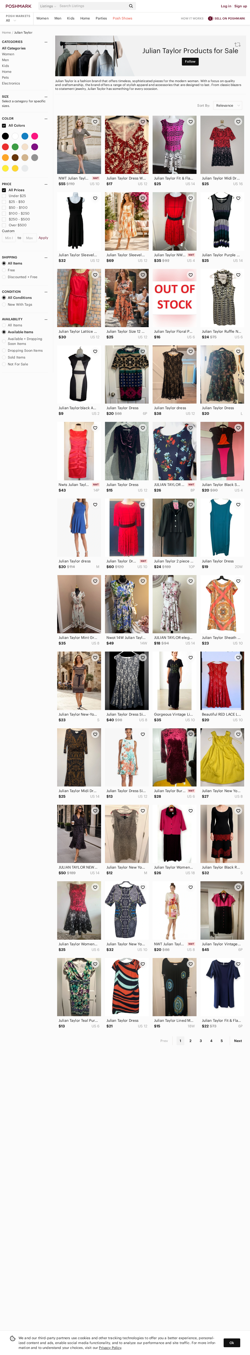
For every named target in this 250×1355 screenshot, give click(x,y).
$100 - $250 (19, 213)
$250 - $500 (19, 219)
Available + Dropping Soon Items (25, 341)
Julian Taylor (23, 33)
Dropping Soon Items (25, 350)
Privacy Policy (110, 1348)
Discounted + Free (23, 277)
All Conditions (20, 297)
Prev (164, 1041)
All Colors (16, 125)
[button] (49, 6)
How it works (192, 18)
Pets (5, 77)
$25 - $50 (17, 201)
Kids (70, 18)
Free (11, 270)
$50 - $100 (18, 207)
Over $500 (18, 225)
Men (57, 18)
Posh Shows (122, 18)
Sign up (240, 6)
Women (42, 18)
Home (85, 18)
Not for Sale (18, 364)
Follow (190, 61)
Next (238, 1041)
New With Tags (20, 304)
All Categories (14, 48)
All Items (15, 263)
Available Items (20, 332)
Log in (226, 6)
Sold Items (17, 357)
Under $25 (17, 196)
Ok (231, 1343)
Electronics (11, 83)
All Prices (16, 190)
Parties (101, 18)
